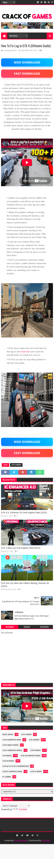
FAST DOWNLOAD (27, 73)
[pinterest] (48, 2)
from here (25, 351)
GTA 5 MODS (35, 750)
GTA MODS (7, 756)
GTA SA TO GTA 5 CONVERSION (16, 766)
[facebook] (37, 2)
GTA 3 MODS (26, 735)
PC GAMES (7, 777)
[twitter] (41, 2)
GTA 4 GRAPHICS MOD (12, 740)
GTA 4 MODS (16, 465)
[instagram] (52, 2)
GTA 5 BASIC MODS (10, 745)
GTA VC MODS (36, 772)
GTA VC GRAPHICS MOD (12, 772)
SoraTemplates (20, 840)
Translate (23, 809)
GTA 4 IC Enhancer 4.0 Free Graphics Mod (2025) (24, 512)
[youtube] (45, 2)
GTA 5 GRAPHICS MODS (12, 750)
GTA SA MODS (8, 761)
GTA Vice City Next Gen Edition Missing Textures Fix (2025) (25, 584)
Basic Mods (8, 735)
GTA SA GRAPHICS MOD (30, 756)
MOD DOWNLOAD (27, 62)
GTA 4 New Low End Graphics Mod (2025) (20, 548)
